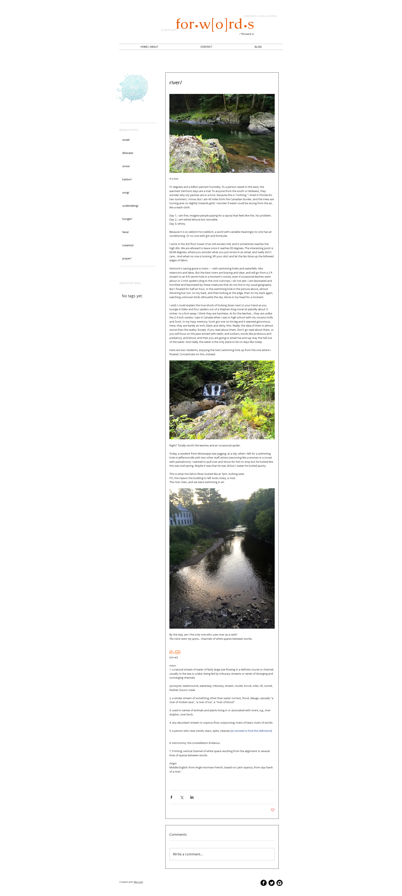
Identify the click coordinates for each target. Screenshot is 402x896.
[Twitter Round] (271, 883)
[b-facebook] (263, 883)
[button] (149, 47)
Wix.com (138, 881)
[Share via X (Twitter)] (182, 797)
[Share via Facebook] (171, 797)
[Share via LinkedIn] (192, 797)
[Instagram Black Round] (279, 883)
